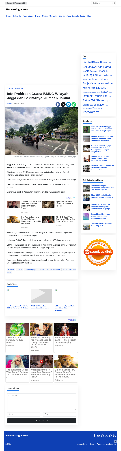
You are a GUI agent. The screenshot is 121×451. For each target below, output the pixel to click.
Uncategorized (87, 108)
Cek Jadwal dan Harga (97, 66)
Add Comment (42, 421)
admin (9, 103)
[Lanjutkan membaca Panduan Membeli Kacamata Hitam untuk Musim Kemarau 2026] (86, 168)
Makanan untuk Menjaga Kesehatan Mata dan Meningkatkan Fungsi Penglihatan (101, 149)
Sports (86, 105)
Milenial (94, 92)
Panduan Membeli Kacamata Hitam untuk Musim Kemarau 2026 (102, 168)
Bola (103, 62)
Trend (106, 105)
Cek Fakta (109, 63)
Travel (37, 16)
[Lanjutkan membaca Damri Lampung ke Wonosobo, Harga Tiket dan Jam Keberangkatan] (86, 188)
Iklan (89, 16)
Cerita (45, 16)
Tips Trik (92, 105)
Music (99, 92)
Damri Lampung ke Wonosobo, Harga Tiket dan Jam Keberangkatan (102, 188)
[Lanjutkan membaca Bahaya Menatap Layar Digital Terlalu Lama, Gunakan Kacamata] (86, 158)
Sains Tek (89, 100)
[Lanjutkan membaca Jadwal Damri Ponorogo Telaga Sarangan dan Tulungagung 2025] (86, 216)
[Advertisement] (62, 34)
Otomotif (53, 16)
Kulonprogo (89, 87)
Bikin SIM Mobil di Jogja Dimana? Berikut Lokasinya (102, 196)
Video (95, 108)
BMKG (11, 269)
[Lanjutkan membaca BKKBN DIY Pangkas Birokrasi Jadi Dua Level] (41, 296)
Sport (108, 101)
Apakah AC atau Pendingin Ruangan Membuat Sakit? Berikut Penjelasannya (102, 138)
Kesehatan (97, 83)
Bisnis (62, 16)
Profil (110, 96)
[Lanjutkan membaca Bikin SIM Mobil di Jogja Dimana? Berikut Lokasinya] (86, 197)
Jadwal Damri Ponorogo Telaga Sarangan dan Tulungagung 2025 (100, 216)
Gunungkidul (90, 74)
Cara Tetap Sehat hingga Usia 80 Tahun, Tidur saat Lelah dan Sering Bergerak (101, 129)
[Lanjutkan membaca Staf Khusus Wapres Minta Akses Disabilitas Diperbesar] (65, 296)
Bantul (87, 62)
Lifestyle (17, 16)
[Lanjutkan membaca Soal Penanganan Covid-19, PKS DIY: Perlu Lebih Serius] (17, 296)
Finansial (103, 71)
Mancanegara (87, 92)
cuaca (19, 269)
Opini (110, 92)
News (104, 91)
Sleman (101, 100)
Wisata (99, 108)
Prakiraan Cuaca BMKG (49, 269)
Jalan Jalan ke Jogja (76, 16)
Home (8, 16)
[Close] (115, 441)
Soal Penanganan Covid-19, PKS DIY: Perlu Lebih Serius (17, 307)
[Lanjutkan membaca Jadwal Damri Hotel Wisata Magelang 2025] (86, 226)
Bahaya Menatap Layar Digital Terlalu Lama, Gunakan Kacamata (100, 158)
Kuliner (108, 83)
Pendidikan (28, 16)
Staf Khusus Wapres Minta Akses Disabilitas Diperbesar (64, 308)
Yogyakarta (19, 88)
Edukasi (93, 71)
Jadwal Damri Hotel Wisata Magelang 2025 (101, 225)
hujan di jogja (30, 269)
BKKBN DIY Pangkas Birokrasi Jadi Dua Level (39, 307)
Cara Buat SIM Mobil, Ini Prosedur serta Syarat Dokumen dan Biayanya (100, 207)
